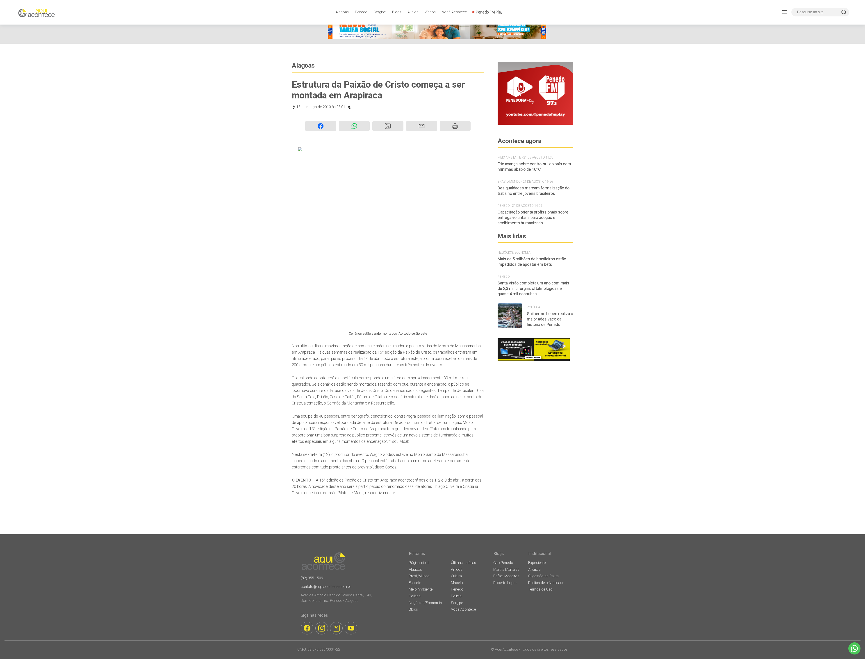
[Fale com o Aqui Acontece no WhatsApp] (854, 648)
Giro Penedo (503, 563)
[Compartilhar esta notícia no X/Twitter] (387, 126)
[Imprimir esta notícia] (455, 126)
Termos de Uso (540, 589)
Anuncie (534, 569)
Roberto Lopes (505, 583)
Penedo (361, 12)
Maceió (457, 583)
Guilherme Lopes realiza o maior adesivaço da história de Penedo (550, 319)
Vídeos (430, 12)
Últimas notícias (463, 563)
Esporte (415, 583)
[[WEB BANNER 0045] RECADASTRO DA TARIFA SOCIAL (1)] (437, 38)
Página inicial (419, 563)
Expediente (537, 563)
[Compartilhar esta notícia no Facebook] (320, 126)
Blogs (396, 12)
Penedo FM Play (489, 12)
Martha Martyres (506, 569)
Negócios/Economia (425, 603)
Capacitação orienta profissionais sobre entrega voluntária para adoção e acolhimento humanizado (533, 217)
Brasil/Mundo (419, 576)
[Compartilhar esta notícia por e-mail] (421, 126)
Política (415, 596)
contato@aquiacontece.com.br (326, 586)
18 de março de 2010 (313, 107)
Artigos (456, 569)
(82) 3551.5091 (313, 578)
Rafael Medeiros (506, 576)
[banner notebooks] (534, 361)
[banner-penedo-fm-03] (535, 123)
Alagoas (342, 12)
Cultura (456, 576)
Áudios (412, 12)
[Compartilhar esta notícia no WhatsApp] (354, 126)
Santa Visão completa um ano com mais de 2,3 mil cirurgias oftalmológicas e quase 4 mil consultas (533, 288)
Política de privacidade (546, 583)
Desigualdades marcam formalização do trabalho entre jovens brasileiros (533, 191)
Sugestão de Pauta (543, 576)
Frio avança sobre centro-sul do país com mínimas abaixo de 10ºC (534, 166)
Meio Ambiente (421, 589)
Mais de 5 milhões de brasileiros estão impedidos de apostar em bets (532, 262)
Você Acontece (454, 12)
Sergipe (380, 12)
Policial (456, 596)
